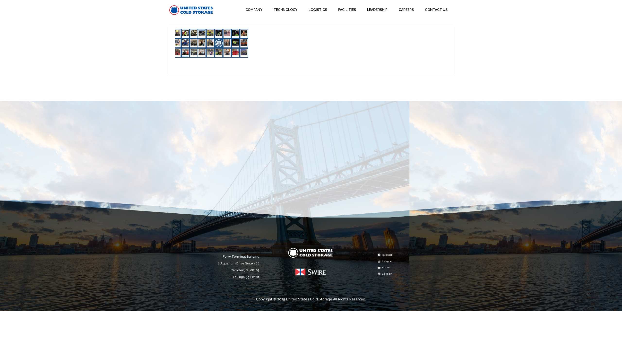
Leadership (377, 10)
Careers (406, 10)
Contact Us (436, 10)
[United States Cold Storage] (191, 10)
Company (253, 10)
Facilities (347, 10)
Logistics (318, 10)
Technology (285, 10)
